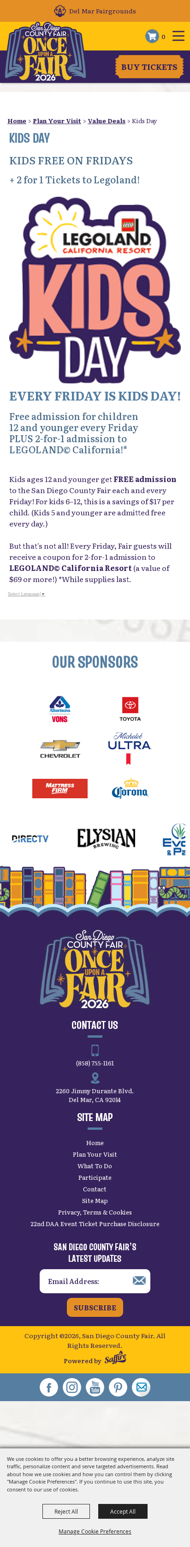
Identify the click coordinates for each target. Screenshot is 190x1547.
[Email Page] (141, 1387)
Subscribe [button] (95, 1307)
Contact (95, 1188)
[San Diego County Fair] (45, 52)
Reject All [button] (66, 1511)
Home (16, 120)
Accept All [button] (123, 1511)
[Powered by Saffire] (115, 1358)
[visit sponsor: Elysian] (92, 840)
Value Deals (106, 120)
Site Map (95, 1200)
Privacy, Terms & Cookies (95, 1212)
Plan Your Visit (57, 120)
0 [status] (163, 36)
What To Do (94, 1165)
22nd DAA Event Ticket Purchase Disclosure (95, 1223)
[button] (95, 290)
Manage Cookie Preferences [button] (95, 1531)
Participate (95, 1177)
